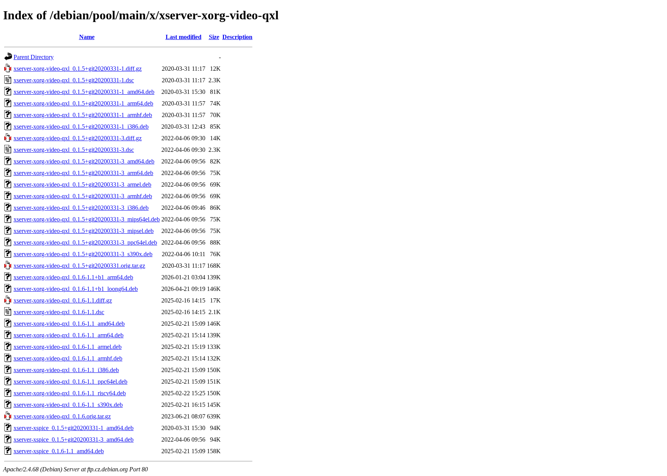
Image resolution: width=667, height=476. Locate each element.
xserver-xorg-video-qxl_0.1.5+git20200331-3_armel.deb (82, 184)
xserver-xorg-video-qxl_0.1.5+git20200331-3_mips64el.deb (87, 219)
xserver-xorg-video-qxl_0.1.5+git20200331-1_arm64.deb (83, 103)
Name (87, 37)
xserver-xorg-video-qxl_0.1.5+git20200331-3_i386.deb (81, 207)
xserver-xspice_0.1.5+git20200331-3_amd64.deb (74, 439)
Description (237, 37)
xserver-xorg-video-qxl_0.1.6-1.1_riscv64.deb (70, 393)
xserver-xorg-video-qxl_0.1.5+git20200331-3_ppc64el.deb (85, 242)
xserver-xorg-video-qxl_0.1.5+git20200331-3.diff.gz (78, 138)
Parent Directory (34, 57)
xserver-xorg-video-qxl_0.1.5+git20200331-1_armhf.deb (83, 115)
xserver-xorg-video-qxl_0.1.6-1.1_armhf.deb (68, 358)
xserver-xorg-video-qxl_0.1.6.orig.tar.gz (62, 416)
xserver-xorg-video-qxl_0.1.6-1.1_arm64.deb (69, 335)
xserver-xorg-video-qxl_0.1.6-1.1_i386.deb (66, 370)
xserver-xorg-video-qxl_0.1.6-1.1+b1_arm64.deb (73, 277)
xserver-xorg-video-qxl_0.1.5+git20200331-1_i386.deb (81, 126)
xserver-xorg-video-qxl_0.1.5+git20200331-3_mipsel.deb (84, 231)
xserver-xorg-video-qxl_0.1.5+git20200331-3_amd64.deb (84, 161)
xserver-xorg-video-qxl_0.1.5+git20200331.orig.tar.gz (79, 265)
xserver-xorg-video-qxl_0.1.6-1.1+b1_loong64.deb (76, 289)
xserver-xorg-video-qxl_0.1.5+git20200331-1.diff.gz (78, 68)
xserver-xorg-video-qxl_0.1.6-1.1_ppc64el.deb (70, 381)
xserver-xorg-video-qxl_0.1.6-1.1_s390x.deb (68, 404)
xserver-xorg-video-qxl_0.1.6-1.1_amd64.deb (69, 323)
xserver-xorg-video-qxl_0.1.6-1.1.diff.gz (63, 300)
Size (214, 37)
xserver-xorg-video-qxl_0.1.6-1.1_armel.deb (68, 346)
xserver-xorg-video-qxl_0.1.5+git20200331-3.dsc (74, 149)
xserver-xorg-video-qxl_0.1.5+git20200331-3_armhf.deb (83, 196)
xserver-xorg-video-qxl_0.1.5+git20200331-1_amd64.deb (84, 91)
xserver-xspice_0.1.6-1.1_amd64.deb (59, 451)
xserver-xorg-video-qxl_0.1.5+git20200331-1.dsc (74, 80)
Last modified (183, 37)
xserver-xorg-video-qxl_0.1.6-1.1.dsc (59, 312)
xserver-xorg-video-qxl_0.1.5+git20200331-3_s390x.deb (83, 254)
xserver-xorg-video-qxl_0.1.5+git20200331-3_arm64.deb (83, 173)
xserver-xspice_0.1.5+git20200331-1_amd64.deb (74, 428)
